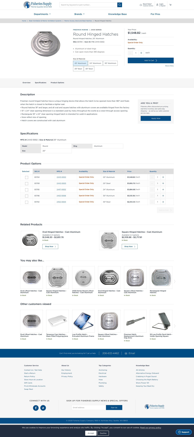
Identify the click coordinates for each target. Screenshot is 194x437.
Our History (66, 370)
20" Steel (78, 69)
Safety (101, 386)
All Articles (140, 370)
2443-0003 (61, 183)
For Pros (155, 14)
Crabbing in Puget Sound (146, 376)
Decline (103, 433)
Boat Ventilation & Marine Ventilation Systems (45, 21)
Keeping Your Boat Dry (145, 386)
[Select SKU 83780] (26, 183)
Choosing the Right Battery (147, 380)
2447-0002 (61, 190)
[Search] (119, 4)
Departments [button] (41, 14)
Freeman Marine (80, 30)
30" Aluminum (110, 63)
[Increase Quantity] (141, 52)
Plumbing (103, 383)
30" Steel (89, 69)
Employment (66, 373)
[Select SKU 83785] (26, 189)
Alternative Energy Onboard (147, 373)
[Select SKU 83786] (26, 196)
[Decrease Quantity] (130, 52)
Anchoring (103, 370)
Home (24, 21)
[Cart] (169, 4)
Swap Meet (28, 389)
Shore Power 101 (142, 383)
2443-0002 (61, 177)
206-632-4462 (110, 353)
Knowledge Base (117, 14)
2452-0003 (61, 202)
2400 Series (96, 30)
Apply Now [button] (155, 118)
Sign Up (114, 408)
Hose (101, 380)
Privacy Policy (67, 376)
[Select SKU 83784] (26, 177)
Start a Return (29, 373)
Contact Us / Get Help (33, 370)
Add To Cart (149, 60)
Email (132, 353)
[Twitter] (43, 406)
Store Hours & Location (33, 380)
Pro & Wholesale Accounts (34, 386)
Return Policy (169, 66)
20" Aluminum (80, 63)
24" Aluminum (95, 63)
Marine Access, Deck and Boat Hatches (78, 21)
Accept (91, 433)
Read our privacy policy (150, 427)
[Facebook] (36, 406)
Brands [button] (78, 14)
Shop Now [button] (49, 246)
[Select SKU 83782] (26, 202)
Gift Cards (28, 383)
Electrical (102, 373)
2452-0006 (61, 196)
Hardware (103, 376)
